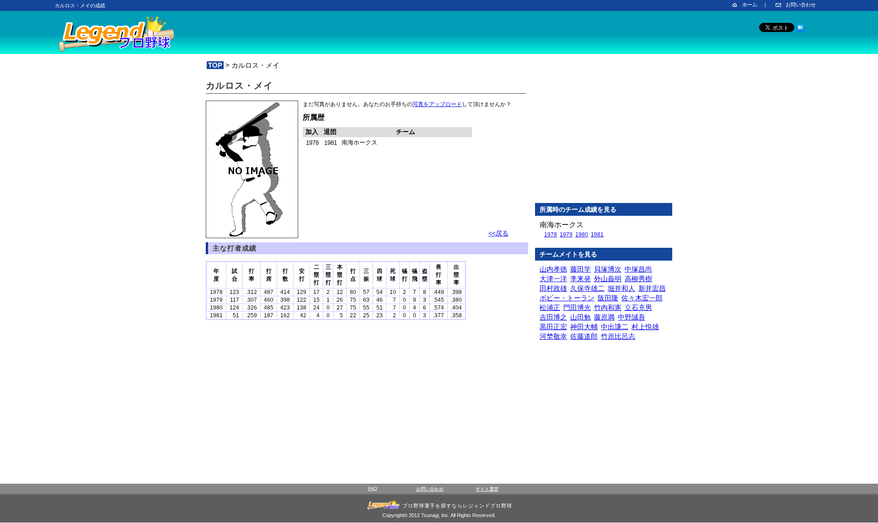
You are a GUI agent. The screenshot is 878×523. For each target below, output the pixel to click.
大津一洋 (553, 279)
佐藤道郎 (584, 336)
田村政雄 (553, 288)
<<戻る (498, 233)
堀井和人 (621, 288)
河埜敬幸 (553, 336)
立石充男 (638, 307)
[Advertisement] (603, 137)
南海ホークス (562, 225)
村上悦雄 (645, 327)
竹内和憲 (607, 307)
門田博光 (577, 307)
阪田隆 (608, 298)
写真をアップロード (437, 104)
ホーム (749, 4)
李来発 (580, 279)
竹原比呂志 (618, 336)
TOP (215, 65)
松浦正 (550, 307)
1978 (550, 234)
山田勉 (580, 317)
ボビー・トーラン (567, 298)
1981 (597, 234)
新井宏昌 (652, 288)
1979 (566, 234)
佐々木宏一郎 (642, 298)
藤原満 (604, 317)
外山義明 (607, 279)
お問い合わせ (801, 4)
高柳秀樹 (638, 279)
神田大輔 (584, 327)
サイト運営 (487, 488)
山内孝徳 (553, 269)
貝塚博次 (607, 269)
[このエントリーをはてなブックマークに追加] (800, 30)
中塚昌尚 (638, 269)
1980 (581, 234)
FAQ (372, 488)
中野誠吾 (631, 317)
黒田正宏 (553, 327)
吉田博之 (553, 317)
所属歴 (314, 117)
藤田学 (580, 269)
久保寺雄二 (587, 288)
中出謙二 (614, 327)
